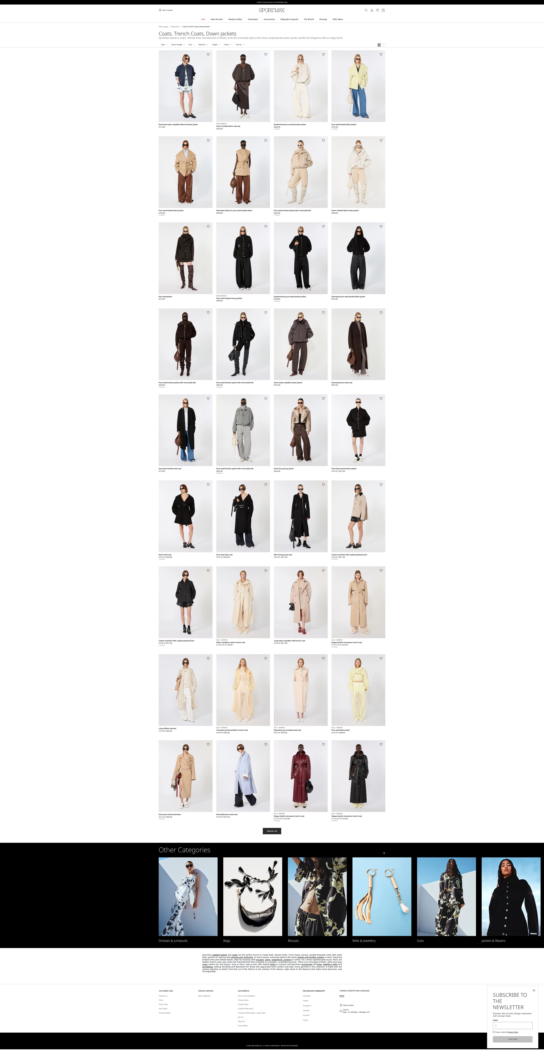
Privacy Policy (243, 1000)
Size (190, 45)
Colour (226, 45)
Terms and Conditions (246, 996)
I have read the (506, 1032)
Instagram (307, 1005)
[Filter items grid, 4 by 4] (379, 45)
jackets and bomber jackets (311, 957)
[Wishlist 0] (377, 10)
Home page (163, 27)
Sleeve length (176, 45)
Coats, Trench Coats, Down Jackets (196, 27)
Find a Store (163, 1004)
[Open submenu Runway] (329, 19)
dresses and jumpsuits (242, 957)
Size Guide (163, 1009)
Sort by (238, 45)
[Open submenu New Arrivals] (225, 19)
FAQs (161, 1000)
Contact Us (163, 996)
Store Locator (348, 1005)
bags (319, 964)
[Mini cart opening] (386, 10)
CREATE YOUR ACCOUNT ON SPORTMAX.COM (272, 2)
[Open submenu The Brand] (316, 19)
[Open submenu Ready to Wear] (244, 19)
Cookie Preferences (245, 1009)
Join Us (240, 1017)
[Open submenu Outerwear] (260, 19)
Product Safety (164, 1013)
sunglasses (207, 966)
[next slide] (383, 853)
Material (202, 45)
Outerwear (175, 27)
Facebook (306, 996)
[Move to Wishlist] (208, 54)
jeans (267, 959)
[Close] (534, 990)
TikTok (305, 1020)
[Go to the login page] (371, 10)
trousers (260, 959)
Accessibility (242, 1026)
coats (234, 954)
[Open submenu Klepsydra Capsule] (300, 19)
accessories (307, 964)
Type (163, 45)
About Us (241, 1021)
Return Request (204, 996)
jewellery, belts (330, 964)
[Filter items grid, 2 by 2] (383, 45)
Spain (342, 995)
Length (214, 45)
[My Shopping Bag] (383, 10)
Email (495, 1020)
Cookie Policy (243, 1004)
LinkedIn (306, 1010)
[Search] (366, 10)
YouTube (306, 1015)
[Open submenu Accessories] (277, 19)
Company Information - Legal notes (252, 1013)
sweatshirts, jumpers (282, 959)
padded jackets (219, 954)
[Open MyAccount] (374, 10)
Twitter (305, 1000)
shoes (273, 964)
